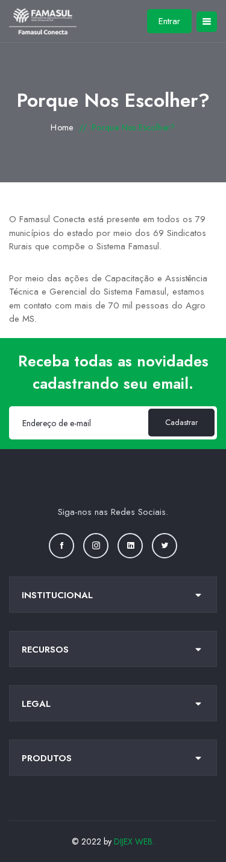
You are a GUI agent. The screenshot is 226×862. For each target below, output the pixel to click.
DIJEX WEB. (134, 841)
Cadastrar (181, 422)
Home (62, 127)
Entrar (169, 21)
